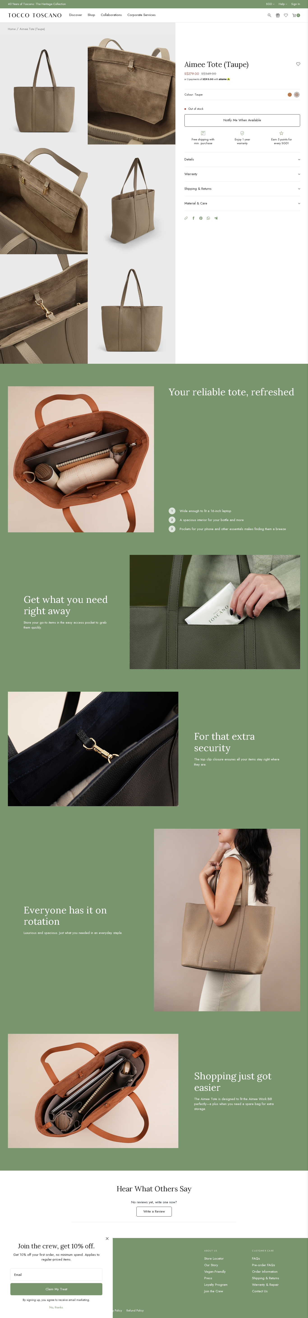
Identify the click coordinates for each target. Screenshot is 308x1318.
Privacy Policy (113, 1311)
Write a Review (157, 1213)
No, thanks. (56, 1307)
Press (208, 1278)
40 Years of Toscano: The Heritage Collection (37, 4)
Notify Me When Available (242, 120)
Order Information (265, 1271)
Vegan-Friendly (215, 1271)
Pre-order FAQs (263, 1265)
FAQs (256, 1258)
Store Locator (214, 1258)
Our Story (211, 1265)
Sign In (295, 4)
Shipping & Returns (265, 1278)
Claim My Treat (56, 1289)
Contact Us (260, 1291)
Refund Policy (135, 1311)
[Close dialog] (107, 1238)
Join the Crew (213, 1291)
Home (12, 29)
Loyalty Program (216, 1284)
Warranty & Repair (265, 1284)
